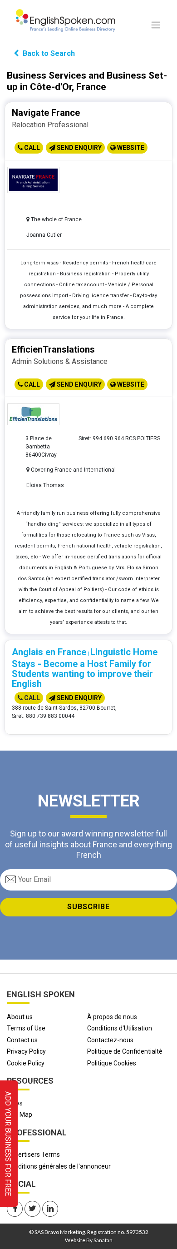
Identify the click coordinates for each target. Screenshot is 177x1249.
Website (130, 147)
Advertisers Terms (33, 1154)
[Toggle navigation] (155, 25)
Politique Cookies (111, 1063)
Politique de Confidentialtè (124, 1051)
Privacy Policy (26, 1051)
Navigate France (46, 112)
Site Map (19, 1114)
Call (31, 147)
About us (20, 1016)
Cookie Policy (25, 1063)
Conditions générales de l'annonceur (59, 1166)
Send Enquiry (78, 147)
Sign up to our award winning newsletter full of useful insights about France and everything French (88, 844)
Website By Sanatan (89, 1240)
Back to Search (48, 53)
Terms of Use (26, 1028)
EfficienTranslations (53, 349)
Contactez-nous (110, 1040)
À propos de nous (112, 1016)
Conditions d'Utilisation (119, 1028)
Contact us (22, 1040)
